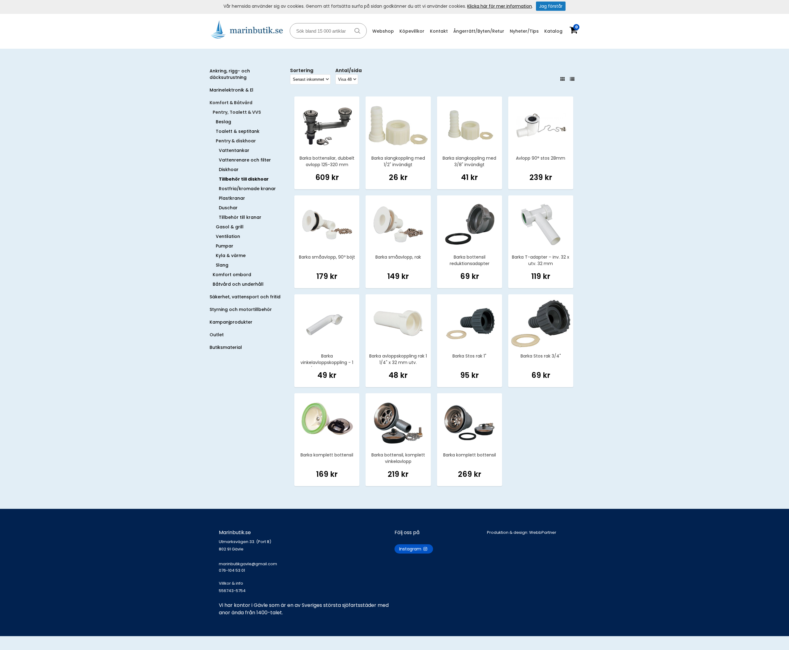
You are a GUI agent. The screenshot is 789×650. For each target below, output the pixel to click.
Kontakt (439, 31)
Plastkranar (232, 198)
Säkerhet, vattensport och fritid (245, 297)
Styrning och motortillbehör (241, 309)
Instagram (411, 549)
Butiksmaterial (226, 347)
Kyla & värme (231, 255)
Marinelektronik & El (231, 90)
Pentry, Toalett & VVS (237, 112)
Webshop (383, 31)
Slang (222, 265)
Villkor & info (231, 583)
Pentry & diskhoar (236, 141)
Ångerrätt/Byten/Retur (478, 31)
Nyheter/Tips (524, 31)
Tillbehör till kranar (240, 217)
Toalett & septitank (238, 131)
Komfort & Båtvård (231, 103)
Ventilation (228, 236)
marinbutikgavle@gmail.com (248, 567)
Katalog (553, 31)
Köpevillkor (411, 31)
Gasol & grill (229, 227)
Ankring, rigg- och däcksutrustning (230, 74)
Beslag (223, 122)
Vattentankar (234, 150)
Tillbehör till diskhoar (244, 179)
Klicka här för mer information (499, 6)
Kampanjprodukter (231, 322)
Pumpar (224, 246)
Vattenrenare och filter (245, 160)
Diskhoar (229, 169)
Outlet (217, 335)
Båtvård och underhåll (238, 284)
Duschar (228, 208)
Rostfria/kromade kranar (247, 189)
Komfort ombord (232, 275)
